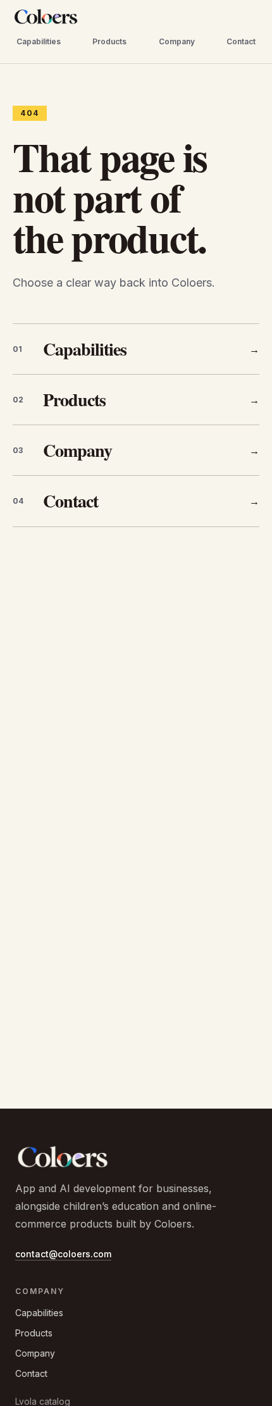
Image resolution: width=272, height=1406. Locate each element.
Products (109, 41)
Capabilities (38, 41)
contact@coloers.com (63, 1253)
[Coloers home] (46, 16)
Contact (241, 41)
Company (177, 41)
